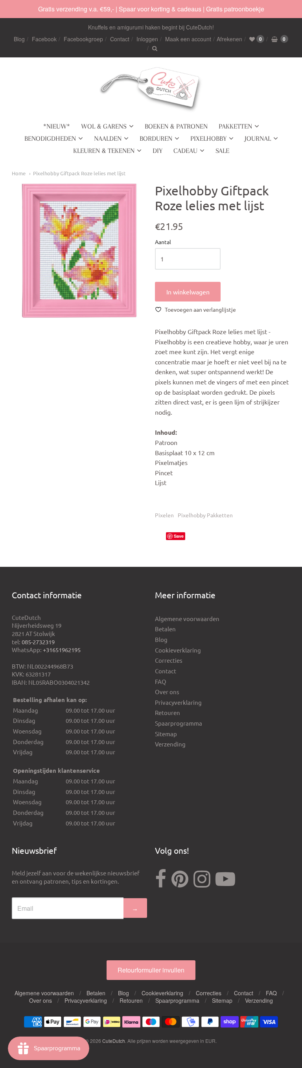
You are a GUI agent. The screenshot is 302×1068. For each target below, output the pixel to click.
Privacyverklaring (178, 702)
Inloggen (147, 39)
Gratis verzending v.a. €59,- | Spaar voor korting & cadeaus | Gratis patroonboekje (151, 8)
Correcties (168, 660)
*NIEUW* (56, 126)
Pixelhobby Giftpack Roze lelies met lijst (79, 173)
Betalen (165, 628)
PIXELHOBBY (208, 138)
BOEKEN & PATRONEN (176, 126)
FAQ (160, 681)
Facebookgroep (83, 39)
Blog (19, 39)
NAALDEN (108, 138)
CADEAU (185, 150)
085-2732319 (38, 641)
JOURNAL (258, 138)
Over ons (167, 691)
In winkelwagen (188, 292)
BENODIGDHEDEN (50, 138)
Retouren (167, 712)
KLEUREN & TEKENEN (103, 150)
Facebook (44, 39)
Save (179, 536)
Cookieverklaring (178, 650)
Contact (119, 39)
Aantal (163, 242)
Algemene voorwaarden (187, 618)
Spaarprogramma (178, 723)
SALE (222, 150)
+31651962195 (62, 649)
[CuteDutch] (151, 89)
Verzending (170, 744)
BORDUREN (156, 138)
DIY (157, 150)
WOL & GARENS (104, 126)
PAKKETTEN (235, 126)
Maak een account (188, 39)
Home (19, 173)
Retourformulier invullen (151, 969)
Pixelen (164, 514)
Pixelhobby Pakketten (205, 514)
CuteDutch (113, 1040)
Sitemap (166, 733)
